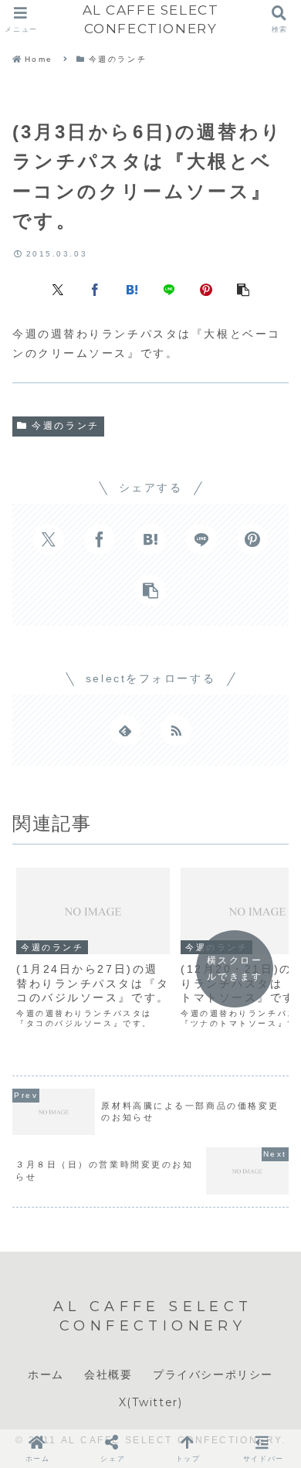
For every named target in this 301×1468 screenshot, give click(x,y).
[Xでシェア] (58, 289)
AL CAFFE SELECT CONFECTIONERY (151, 19)
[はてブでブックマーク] (132, 289)
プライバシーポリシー (213, 1374)
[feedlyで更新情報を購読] (125, 730)
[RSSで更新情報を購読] (176, 730)
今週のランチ (65, 425)
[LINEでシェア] (169, 289)
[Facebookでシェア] (95, 289)
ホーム (46, 1374)
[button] (243, 289)
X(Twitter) (151, 1402)
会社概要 (108, 1374)
